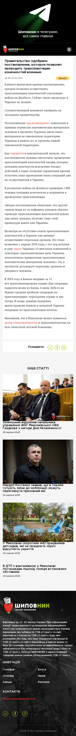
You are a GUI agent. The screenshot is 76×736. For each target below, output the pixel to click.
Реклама (44, 682)
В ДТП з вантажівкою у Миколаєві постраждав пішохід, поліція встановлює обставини (35, 569)
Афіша (7, 682)
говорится (17, 153)
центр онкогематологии (21, 322)
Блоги (42, 670)
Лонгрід (8, 676)
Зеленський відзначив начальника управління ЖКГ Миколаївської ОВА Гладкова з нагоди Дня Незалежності (32, 425)
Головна (8, 670)
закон (18, 248)
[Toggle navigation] (69, 51)
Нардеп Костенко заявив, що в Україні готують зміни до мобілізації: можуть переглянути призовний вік (33, 488)
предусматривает (38, 123)
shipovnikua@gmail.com (19, 699)
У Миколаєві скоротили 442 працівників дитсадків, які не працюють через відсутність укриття (34, 546)
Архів (41, 676)
